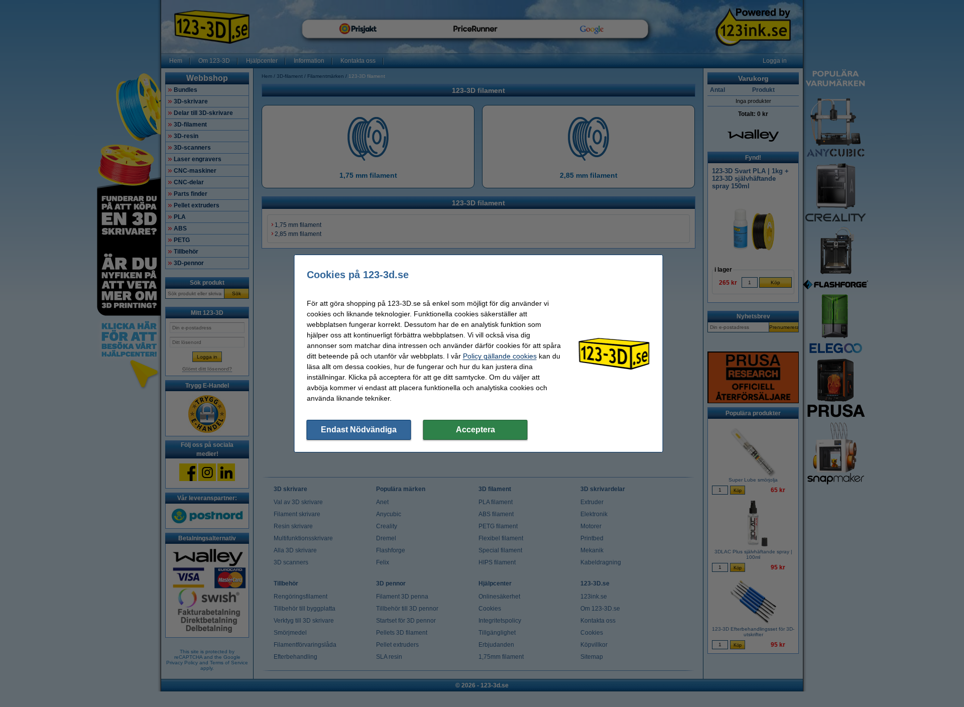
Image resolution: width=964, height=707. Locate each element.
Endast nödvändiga (359, 429)
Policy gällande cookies (500, 356)
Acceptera (475, 429)
